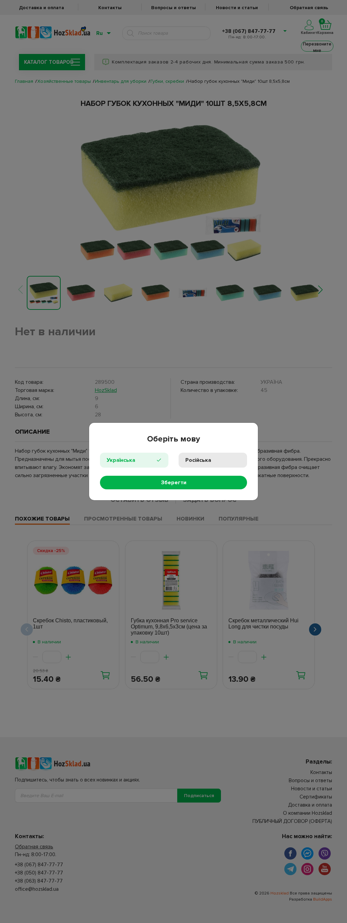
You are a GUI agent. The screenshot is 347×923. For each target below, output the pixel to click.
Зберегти (173, 482)
